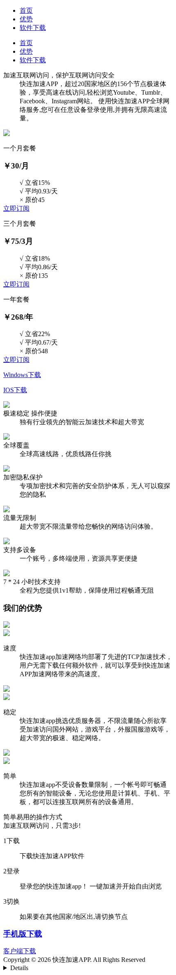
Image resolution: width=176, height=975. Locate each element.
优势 (26, 19)
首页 (26, 10)
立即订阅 (16, 208)
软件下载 (33, 27)
